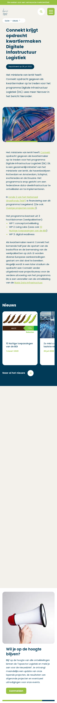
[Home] (5, 11)
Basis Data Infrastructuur (28, 282)
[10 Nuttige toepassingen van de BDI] (20, 338)
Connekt (45, 152)
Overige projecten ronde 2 (21, 208)
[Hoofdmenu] (51, 11)
